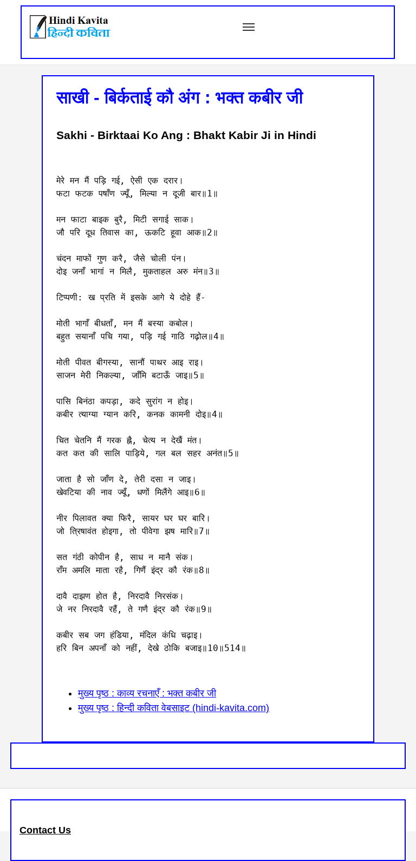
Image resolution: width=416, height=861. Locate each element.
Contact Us (45, 830)
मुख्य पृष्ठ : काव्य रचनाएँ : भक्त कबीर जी (147, 693)
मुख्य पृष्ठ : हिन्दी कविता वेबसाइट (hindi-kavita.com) (173, 707)
